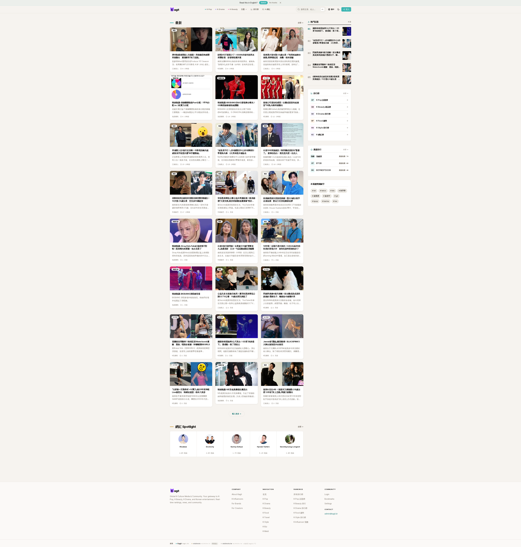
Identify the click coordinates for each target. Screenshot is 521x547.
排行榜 (256, 9)
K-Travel (266, 517)
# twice (323, 191)
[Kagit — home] (174, 9)
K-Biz (265, 527)
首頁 (264, 494)
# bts (332, 191)
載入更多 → (236, 414)
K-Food (266, 513)
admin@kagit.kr (331, 514)
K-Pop (209, 9)
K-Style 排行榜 (320, 128)
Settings (328, 503)
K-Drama (221, 9)
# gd (336, 196)
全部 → (300, 23)
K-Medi (266, 531)
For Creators (237, 508)
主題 (243, 9)
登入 (348, 9)
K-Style (266, 522)
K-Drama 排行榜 (321, 114)
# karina (325, 201)
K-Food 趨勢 (319, 121)
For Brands (236, 503)
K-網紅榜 (318, 135)
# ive (335, 201)
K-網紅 (267, 9)
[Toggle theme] (338, 9)
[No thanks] (280, 3)
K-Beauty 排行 (300, 503)
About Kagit (237, 494)
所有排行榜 (298, 494)
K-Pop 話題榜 (320, 100)
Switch (263, 3)
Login (327, 494)
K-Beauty (234, 9)
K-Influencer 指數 (301, 522)
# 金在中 (326, 196)
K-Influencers (237, 499)
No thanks (273, 3)
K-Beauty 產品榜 (321, 107)
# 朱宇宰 (342, 191)
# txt (314, 191)
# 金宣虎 (315, 196)
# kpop (315, 201)
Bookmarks (329, 499)
